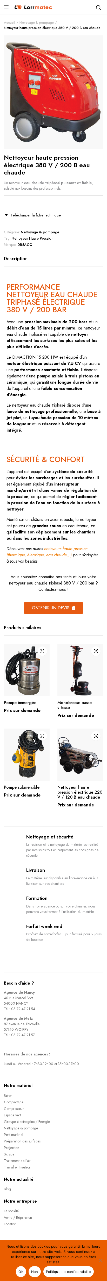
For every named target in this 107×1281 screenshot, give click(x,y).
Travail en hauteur (17, 1167)
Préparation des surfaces (22, 1141)
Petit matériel (13, 1134)
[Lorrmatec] (33, 7)
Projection (11, 1147)
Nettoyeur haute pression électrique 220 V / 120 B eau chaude (79, 792)
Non (34, 1272)
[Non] (100, 1260)
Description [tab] (16, 258)
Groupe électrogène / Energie (27, 1121)
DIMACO (24, 244)
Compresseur (14, 1108)
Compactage (13, 1102)
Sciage (9, 1154)
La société (11, 1211)
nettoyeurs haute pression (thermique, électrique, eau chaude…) (47, 552)
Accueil (9, 22)
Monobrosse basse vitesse (74, 705)
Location (10, 1224)
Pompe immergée (20, 703)
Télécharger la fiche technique (36, 215)
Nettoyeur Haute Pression (32, 238)
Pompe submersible (21, 787)
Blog (7, 1189)
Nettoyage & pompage (36, 22)
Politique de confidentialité (68, 1272)
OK (20, 1272)
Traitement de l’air (17, 1160)
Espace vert (12, 1115)
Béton (8, 1095)
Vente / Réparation (18, 1217)
